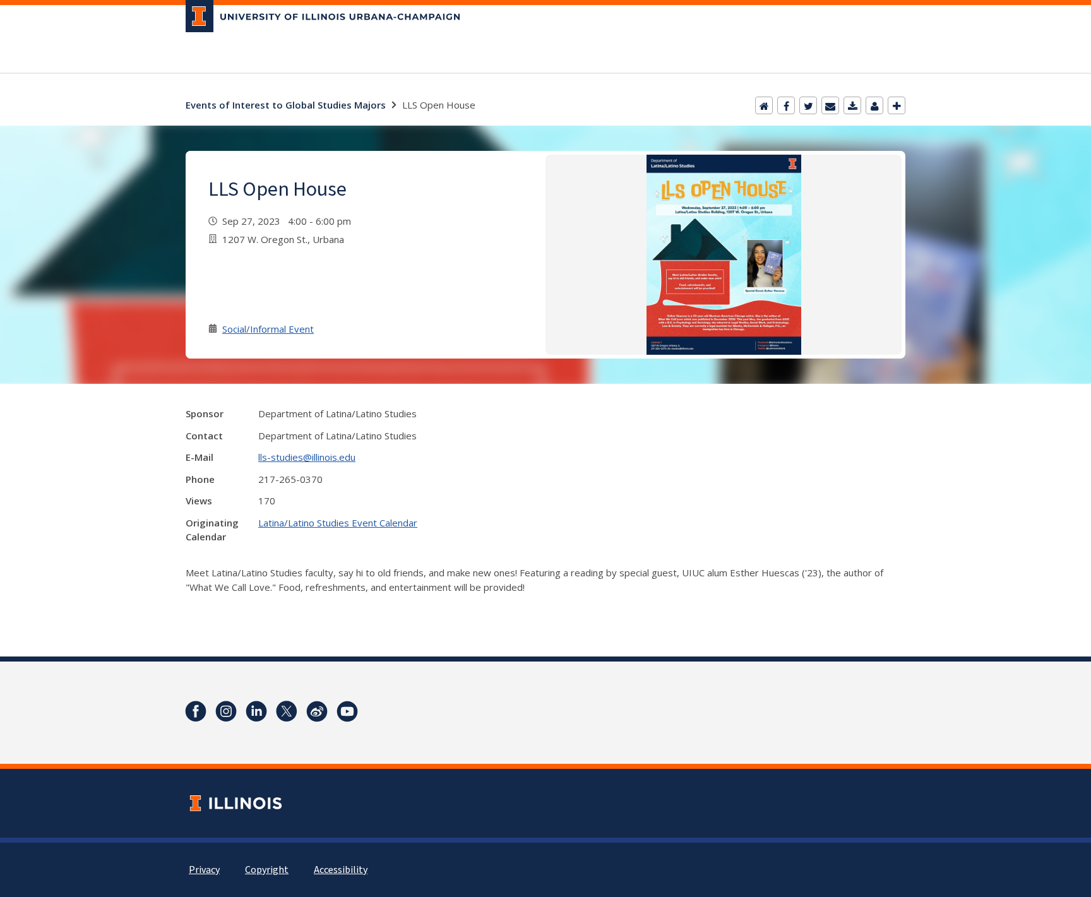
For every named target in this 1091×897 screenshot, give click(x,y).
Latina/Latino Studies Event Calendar (337, 522)
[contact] (874, 105)
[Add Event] (896, 105)
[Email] (830, 105)
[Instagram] (226, 711)
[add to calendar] (852, 105)
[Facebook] (786, 105)
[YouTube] (347, 711)
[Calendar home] (764, 105)
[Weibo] (317, 711)
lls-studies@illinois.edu (306, 457)
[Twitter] (808, 105)
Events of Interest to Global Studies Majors (286, 104)
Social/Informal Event (268, 329)
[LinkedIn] (256, 711)
